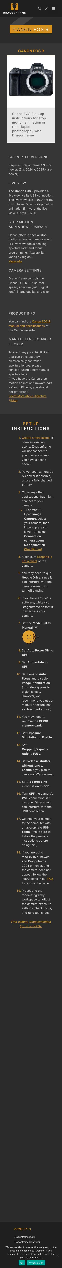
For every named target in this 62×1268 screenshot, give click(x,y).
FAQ (50, 878)
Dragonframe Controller (27, 1241)
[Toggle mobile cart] (41, 8)
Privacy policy (36, 1262)
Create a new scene (36, 437)
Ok (21, 1262)
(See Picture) (33, 549)
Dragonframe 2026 (24, 1236)
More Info (15, 261)
